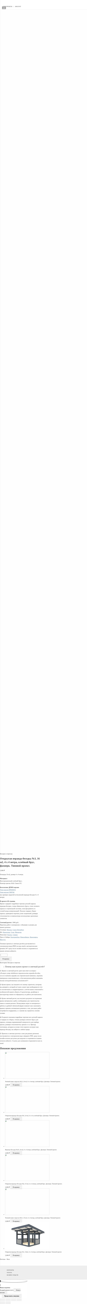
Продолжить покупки (11, 1296)
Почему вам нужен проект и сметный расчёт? (25, 966)
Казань (9, 935)
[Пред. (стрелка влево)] (2, 1302)
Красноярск (34, 937)
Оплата (9, 1272)
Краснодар (6, 932)
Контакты (10, 1270)
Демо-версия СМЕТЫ (7, 892)
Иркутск (3, 939)
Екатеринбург (15, 937)
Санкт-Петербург (18, 930)
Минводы (18, 932)
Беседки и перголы (6, 854)
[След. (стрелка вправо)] (8, 1302)
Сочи (12, 932)
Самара (15, 935)
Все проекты (7, 6)
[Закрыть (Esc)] (2, 1299)
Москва (9, 930)
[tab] (46, 966)
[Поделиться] (8, 1299)
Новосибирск (24, 937)
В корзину (6, 959)
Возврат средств (12, 1275)
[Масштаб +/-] (19, 1299)
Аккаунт (18, 6)
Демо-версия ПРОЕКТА (8, 890)
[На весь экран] (13, 1299)
